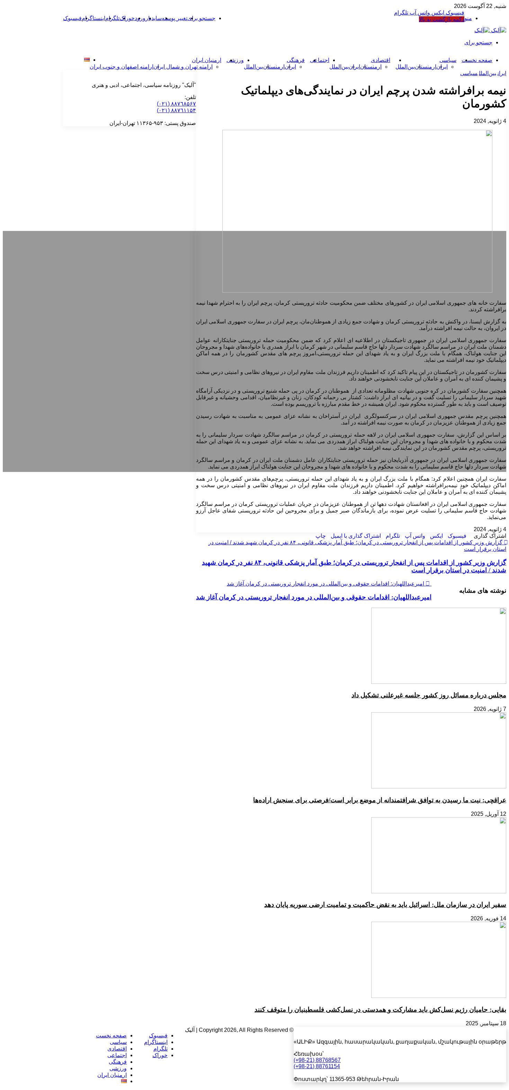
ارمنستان (425, 67)
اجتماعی (319, 60)
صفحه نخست (111, 1035)
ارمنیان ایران (206, 60)
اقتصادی (380, 60)
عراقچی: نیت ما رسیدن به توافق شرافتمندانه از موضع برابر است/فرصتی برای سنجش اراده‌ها (379, 800)
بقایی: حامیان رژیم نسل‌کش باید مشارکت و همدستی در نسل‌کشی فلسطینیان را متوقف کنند (380, 1009)
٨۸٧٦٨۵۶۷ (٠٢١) (176, 104)
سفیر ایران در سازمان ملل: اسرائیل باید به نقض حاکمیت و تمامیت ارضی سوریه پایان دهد (385, 904)
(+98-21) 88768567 (317, 1060)
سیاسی (447, 60)
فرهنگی (296, 60)
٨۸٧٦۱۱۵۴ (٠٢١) (176, 110)
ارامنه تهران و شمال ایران (183, 67)
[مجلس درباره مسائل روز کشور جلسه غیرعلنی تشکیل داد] (438, 682)
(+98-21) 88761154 (317, 1066)
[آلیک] (490, 30)
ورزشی (235, 60)
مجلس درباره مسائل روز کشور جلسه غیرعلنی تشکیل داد (428, 695)
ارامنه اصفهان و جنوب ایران (121, 67)
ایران (502, 73)
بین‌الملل (405, 67)
